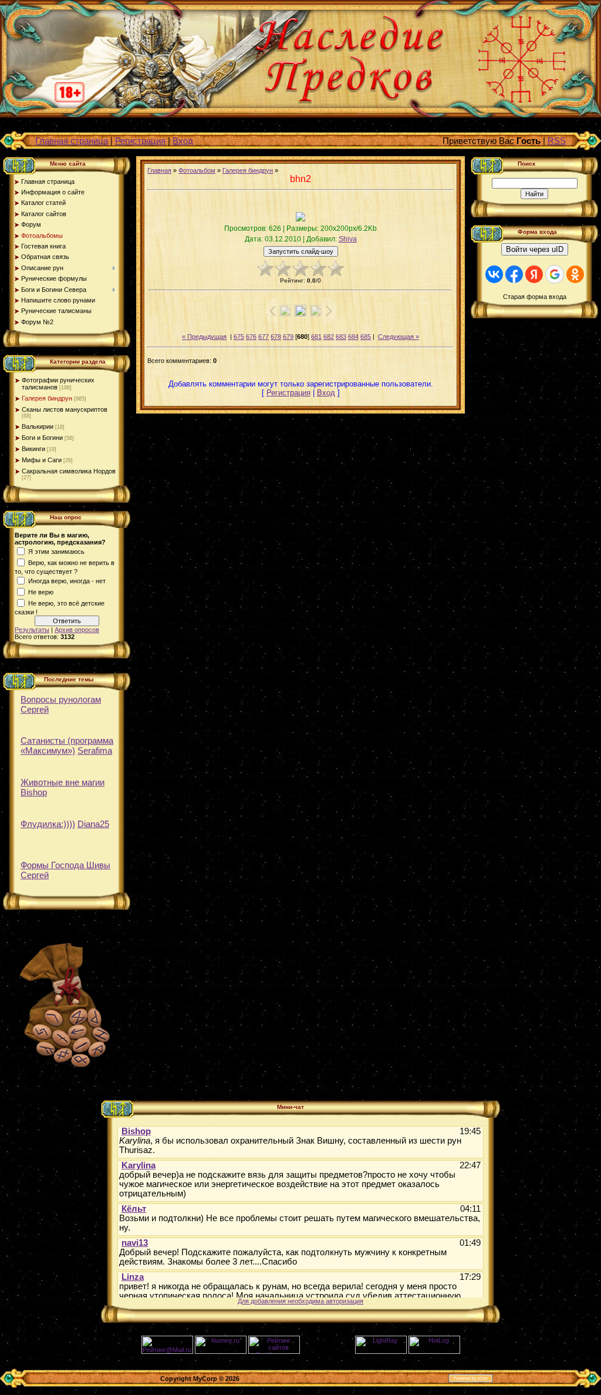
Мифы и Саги (42, 459)
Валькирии (37, 426)
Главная (159, 170)
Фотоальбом (196, 170)
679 (288, 336)
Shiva (348, 239)
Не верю (40, 592)
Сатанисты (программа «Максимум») (67, 743)
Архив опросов (77, 629)
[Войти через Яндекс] (534, 274)
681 (316, 336)
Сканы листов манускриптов (64, 409)
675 (239, 336)
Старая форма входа (534, 296)
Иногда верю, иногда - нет (67, 580)
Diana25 (93, 821)
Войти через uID (534, 249)
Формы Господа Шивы (65, 863)
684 (353, 336)
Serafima (94, 748)
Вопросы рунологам (61, 697)
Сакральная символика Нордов (69, 471)
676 (251, 336)
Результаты (32, 629)
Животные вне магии (62, 780)
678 (276, 336)
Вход (183, 141)
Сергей (35, 707)
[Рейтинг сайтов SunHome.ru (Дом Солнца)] (274, 1351)
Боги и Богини (42, 437)
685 (365, 336)
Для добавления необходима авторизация (300, 1301)
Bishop (34, 790)
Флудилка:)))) (48, 821)
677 (263, 336)
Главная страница (71, 141)
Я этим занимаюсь (56, 551)
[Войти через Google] (554, 274)
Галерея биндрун (47, 398)
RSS (557, 141)
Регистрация (140, 141)
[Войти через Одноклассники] (575, 274)
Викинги (33, 448)
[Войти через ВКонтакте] (494, 274)
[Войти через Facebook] (514, 274)
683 (341, 336)
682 (328, 336)
